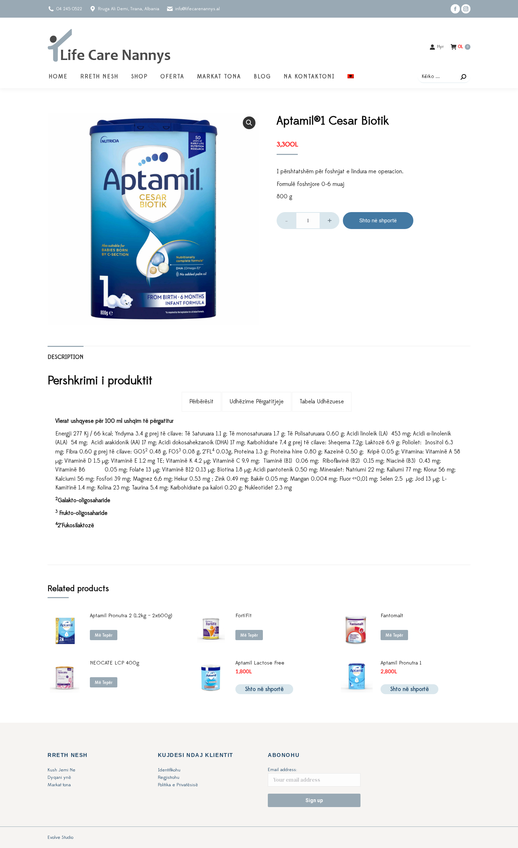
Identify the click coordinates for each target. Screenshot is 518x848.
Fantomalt (392, 615)
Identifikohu (169, 770)
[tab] (66, 354)
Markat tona (59, 785)
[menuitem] (58, 77)
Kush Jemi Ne (61, 770)
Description (66, 357)
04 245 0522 (69, 9)
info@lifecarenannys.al (197, 9)
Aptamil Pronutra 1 (401, 663)
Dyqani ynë (59, 777)
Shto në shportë (378, 220)
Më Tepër (103, 635)
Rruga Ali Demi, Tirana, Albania (128, 9)
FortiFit (243, 615)
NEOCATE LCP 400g (114, 663)
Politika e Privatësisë (178, 785)
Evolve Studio (60, 837)
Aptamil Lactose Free (259, 663)
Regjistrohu (168, 777)
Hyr (440, 46)
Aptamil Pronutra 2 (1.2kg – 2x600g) (131, 615)
